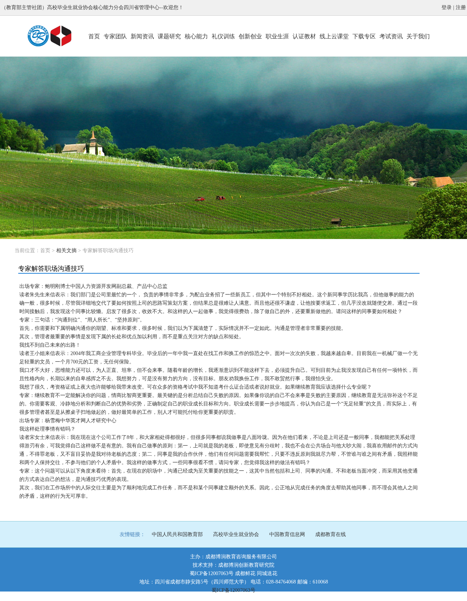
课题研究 (169, 36)
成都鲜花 (245, 573)
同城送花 (267, 573)
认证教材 (304, 36)
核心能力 (196, 36)
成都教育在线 (330, 534)
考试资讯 (391, 36)
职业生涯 (277, 36)
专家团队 (115, 36)
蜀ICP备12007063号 (212, 573)
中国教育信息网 (287, 534)
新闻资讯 (142, 36)
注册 (461, 7)
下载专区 (364, 36)
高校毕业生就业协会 (236, 534)
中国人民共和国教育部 (177, 534)
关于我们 (418, 36)
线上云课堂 (334, 36)
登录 (446, 7)
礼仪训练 (223, 36)
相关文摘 (66, 250)
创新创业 (250, 36)
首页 (94, 36)
